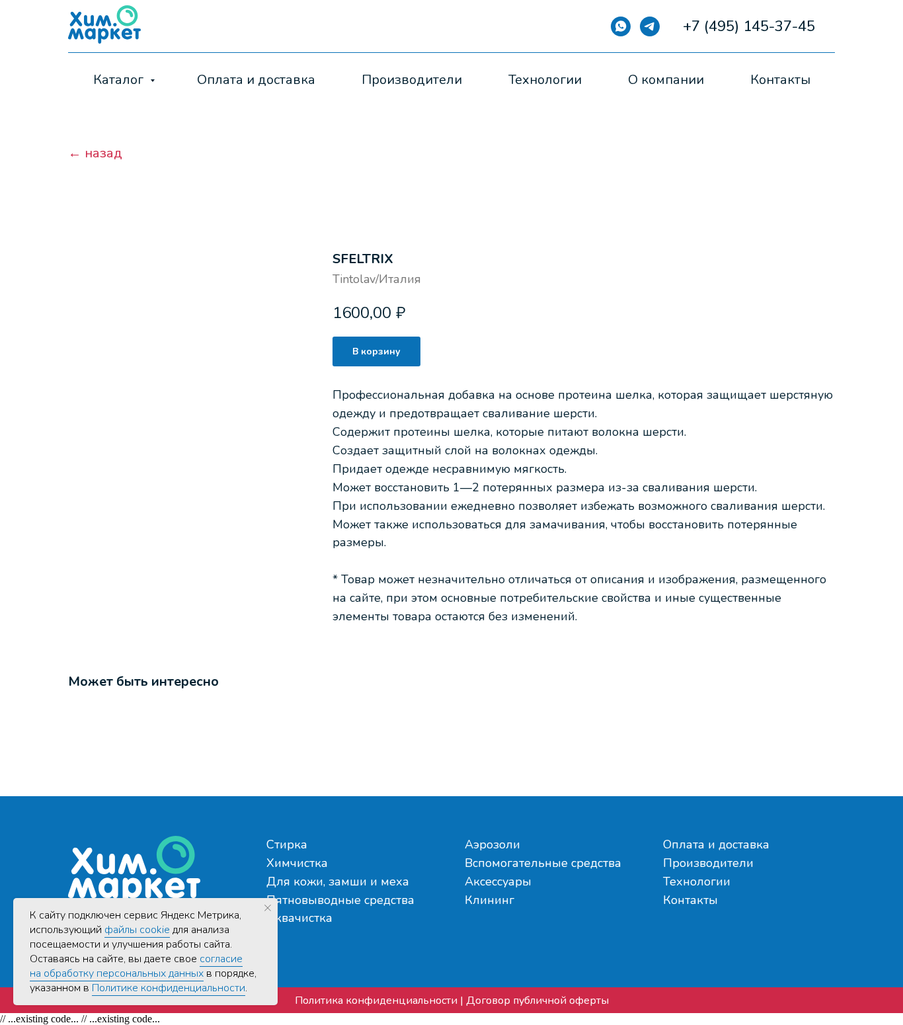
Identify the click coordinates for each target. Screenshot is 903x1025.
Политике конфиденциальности (168, 988)
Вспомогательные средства (543, 863)
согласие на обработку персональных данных (136, 966)
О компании (666, 80)
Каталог (120, 80)
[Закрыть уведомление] (267, 908)
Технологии (545, 80)
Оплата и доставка (256, 80)
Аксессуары (498, 881)
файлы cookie (137, 929)
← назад (95, 153)
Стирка (286, 844)
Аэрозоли (492, 844)
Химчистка (297, 863)
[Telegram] (650, 26)
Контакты (780, 80)
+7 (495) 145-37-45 (749, 26)
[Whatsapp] (621, 26)
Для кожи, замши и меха (337, 881)
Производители (412, 80)
